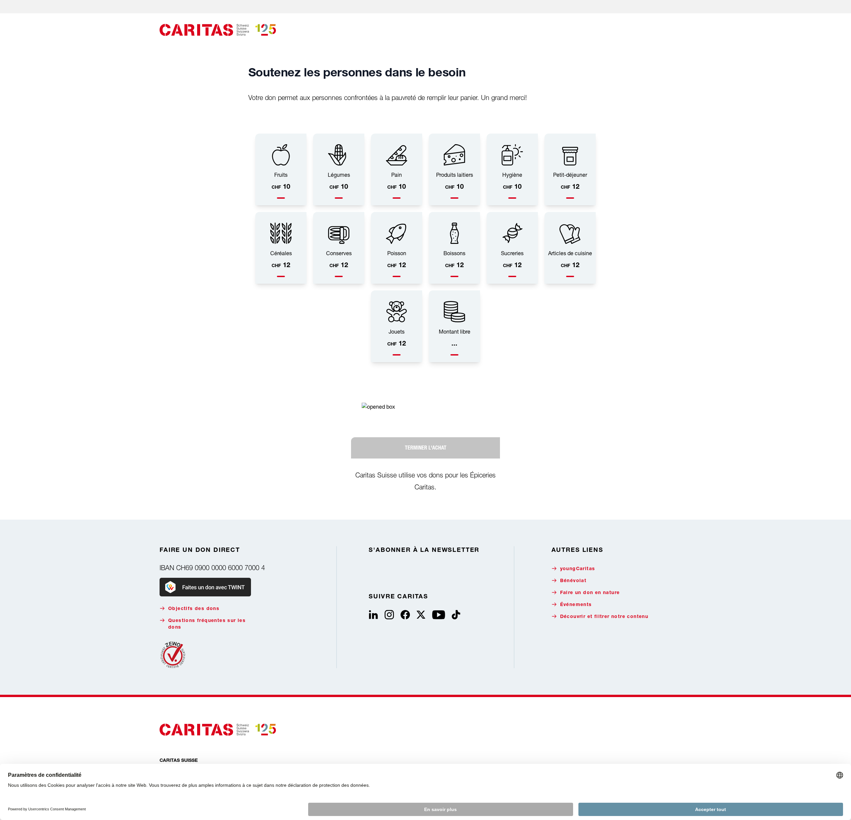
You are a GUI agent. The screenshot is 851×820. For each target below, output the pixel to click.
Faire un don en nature (590, 593)
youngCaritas (577, 569)
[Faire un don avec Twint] (205, 587)
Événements (576, 605)
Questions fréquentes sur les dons (207, 624)
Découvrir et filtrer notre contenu (604, 617)
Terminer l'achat (425, 448)
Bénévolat (573, 581)
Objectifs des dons (193, 609)
